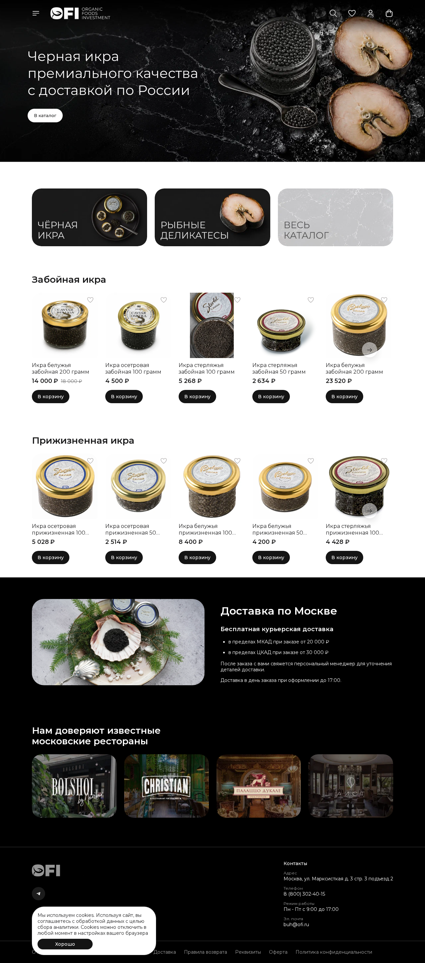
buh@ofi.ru (296, 924)
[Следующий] (369, 349)
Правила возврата (205, 952)
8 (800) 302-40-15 (304, 894)
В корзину (51, 397)
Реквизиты (248, 952)
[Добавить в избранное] (90, 300)
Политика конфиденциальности (334, 952)
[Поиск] (333, 13)
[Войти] (371, 13)
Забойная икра (69, 279)
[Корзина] (389, 13)
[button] (352, 13)
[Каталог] (36, 13)
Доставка (164, 952)
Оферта (278, 952)
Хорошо (65, 944)
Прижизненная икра (83, 440)
